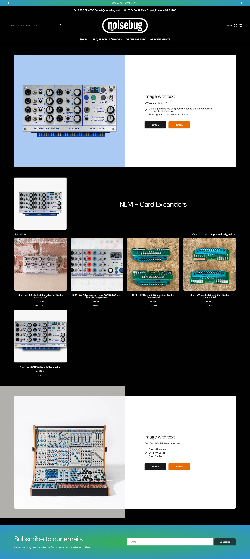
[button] (8, 3)
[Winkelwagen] (240, 25)
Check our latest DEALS (125, 3)
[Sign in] (235, 25)
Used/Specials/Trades (106, 39)
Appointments (160, 39)
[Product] (40, 264)
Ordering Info (136, 39)
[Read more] (229, 25)
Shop (83, 39)
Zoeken (60, 25)
